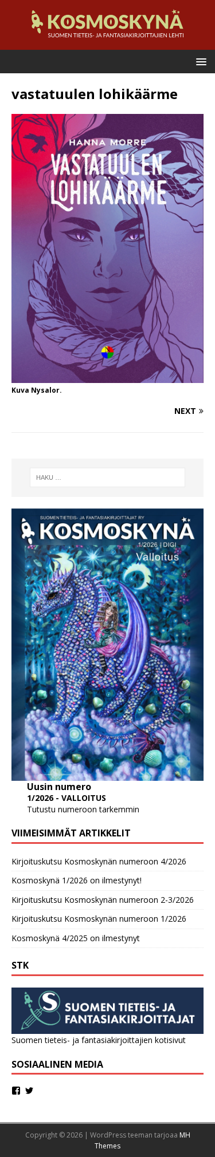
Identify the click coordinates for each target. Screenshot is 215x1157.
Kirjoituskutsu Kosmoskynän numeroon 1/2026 (98, 918)
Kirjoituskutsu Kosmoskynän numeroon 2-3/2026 (102, 899)
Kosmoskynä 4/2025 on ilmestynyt (75, 938)
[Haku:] (107, 477)
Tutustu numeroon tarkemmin (83, 809)
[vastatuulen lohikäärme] (107, 375)
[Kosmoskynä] (107, 42)
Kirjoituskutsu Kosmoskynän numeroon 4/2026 (98, 861)
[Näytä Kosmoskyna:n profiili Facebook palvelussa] (16, 1090)
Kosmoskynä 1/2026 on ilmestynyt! (76, 880)
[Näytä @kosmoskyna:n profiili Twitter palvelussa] (29, 1090)
